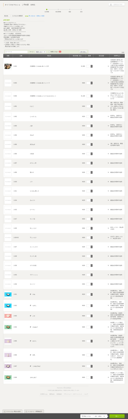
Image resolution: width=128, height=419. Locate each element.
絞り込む (83, 51)
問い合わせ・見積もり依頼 (36, 16)
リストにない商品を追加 (13, 411)
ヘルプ (86, 394)
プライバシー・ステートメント (73, 394)
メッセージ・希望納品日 (35, 411)
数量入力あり (55, 51)
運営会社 (52, 394)
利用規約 (59, 394)
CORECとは (43, 394)
